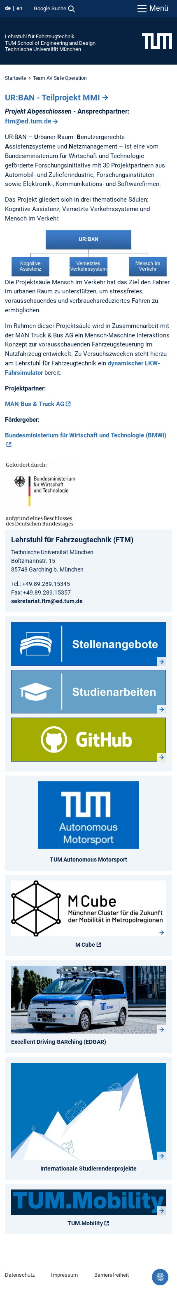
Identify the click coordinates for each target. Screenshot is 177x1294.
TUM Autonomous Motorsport (88, 859)
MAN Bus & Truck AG (34, 404)
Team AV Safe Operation (60, 78)
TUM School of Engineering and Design (50, 43)
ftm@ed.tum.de (28, 121)
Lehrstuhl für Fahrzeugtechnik (40, 36)
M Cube (85, 944)
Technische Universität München (43, 49)
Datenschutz (20, 1275)
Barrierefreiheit (111, 1275)
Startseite (15, 78)
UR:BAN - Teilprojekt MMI (52, 97)
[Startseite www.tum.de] (157, 40)
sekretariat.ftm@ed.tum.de (47, 601)
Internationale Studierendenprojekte (88, 1168)
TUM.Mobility (85, 1223)
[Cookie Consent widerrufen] (160, 1277)
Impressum (64, 1275)
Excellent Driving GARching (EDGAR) (58, 1041)
